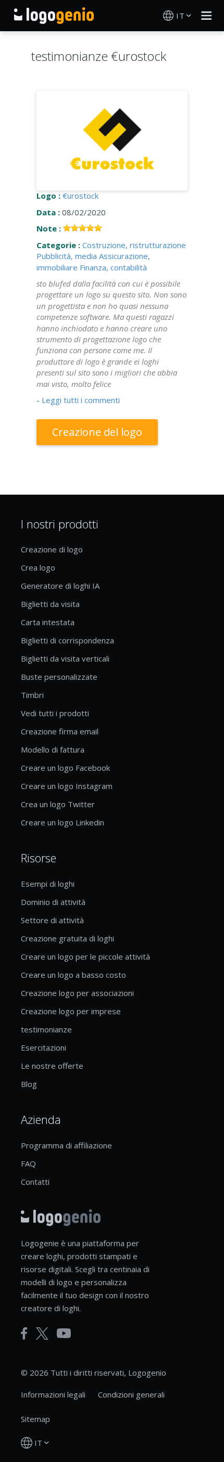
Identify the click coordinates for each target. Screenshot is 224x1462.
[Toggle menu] (203, 15)
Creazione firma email (59, 731)
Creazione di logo (52, 549)
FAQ (28, 1163)
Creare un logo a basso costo (73, 974)
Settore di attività (52, 920)
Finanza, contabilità (113, 267)
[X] (42, 1333)
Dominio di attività (53, 902)
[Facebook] (24, 1333)
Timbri (32, 695)
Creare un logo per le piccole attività (85, 956)
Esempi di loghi (47, 883)
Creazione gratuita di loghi (67, 938)
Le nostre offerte (52, 1065)
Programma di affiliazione (66, 1145)
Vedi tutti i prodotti (55, 713)
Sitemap (35, 1419)
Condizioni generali (131, 1394)
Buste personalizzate (59, 676)
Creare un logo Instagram (67, 786)
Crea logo (38, 567)
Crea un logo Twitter (58, 804)
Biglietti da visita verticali (65, 658)
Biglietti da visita (50, 604)
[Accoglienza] (54, 15)
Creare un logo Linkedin (62, 822)
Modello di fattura (52, 749)
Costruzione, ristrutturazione (134, 245)
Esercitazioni (43, 1047)
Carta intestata (47, 622)
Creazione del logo (97, 432)
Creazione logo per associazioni (77, 993)
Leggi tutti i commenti (81, 400)
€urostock (80, 195)
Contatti (35, 1181)
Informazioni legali (53, 1394)
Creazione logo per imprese (71, 1011)
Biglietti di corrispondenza (67, 640)
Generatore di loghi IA (60, 585)
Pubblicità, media (66, 256)
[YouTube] (64, 1333)
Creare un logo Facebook (65, 767)
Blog (29, 1084)
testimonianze (46, 1029)
